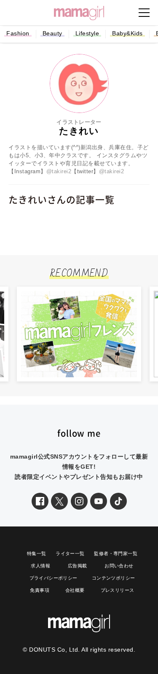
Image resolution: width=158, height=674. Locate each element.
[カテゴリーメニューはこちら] (144, 12)
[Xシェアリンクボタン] (59, 501)
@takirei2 (59, 171)
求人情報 (40, 565)
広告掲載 (77, 565)
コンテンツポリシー (113, 577)
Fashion (17, 33)
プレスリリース (117, 590)
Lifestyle (87, 33)
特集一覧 (36, 553)
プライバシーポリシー (53, 577)
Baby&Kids (127, 33)
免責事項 (39, 590)
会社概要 (75, 590)
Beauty (52, 33)
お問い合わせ (118, 565)
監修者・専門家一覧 (115, 553)
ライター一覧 (70, 553)
